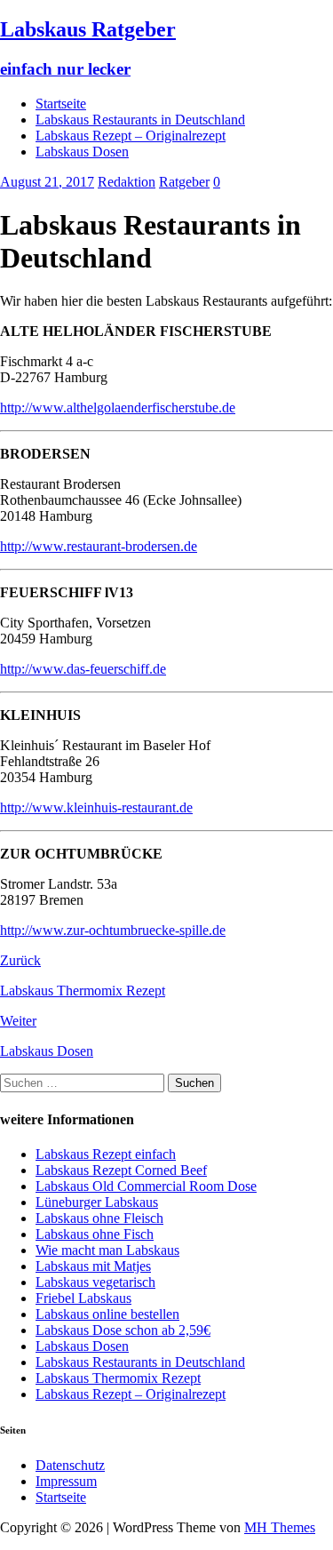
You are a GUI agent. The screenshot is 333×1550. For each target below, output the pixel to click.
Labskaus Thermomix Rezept (118, 1378)
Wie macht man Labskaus (107, 1250)
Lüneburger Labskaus (97, 1202)
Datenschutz (70, 1465)
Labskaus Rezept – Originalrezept (131, 135)
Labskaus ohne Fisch (95, 1234)
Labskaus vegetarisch (95, 1282)
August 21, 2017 (47, 181)
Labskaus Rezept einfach (106, 1154)
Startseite (61, 103)
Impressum (66, 1481)
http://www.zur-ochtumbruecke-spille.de (113, 930)
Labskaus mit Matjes (93, 1266)
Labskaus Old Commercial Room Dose (146, 1186)
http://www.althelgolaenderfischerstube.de (117, 407)
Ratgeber (184, 181)
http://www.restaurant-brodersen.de (98, 546)
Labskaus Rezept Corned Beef (121, 1170)
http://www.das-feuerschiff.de (83, 668)
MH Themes (279, 1527)
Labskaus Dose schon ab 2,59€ (123, 1330)
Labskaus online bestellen (107, 1314)
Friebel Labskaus (83, 1298)
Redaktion (126, 181)
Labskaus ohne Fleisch (99, 1218)
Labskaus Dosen (82, 151)
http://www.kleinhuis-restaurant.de (96, 807)
